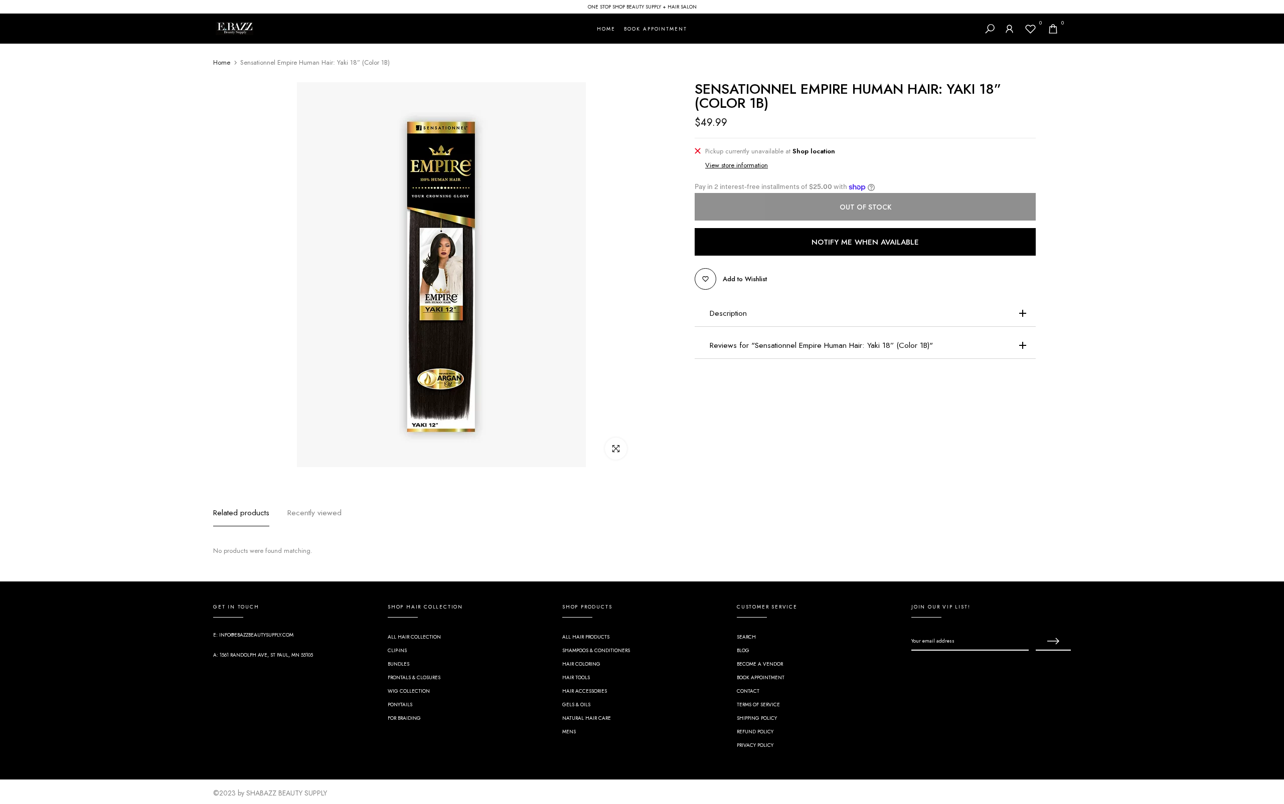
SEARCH (746, 637)
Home (221, 62)
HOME (606, 29)
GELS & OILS (576, 704)
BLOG (743, 650)
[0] (1030, 29)
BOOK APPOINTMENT (655, 29)
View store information (736, 165)
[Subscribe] (1053, 642)
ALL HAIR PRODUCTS (585, 637)
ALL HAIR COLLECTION (414, 637)
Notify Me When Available (865, 242)
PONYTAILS (400, 704)
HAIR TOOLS (576, 677)
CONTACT (748, 691)
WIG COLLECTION (409, 691)
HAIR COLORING (581, 664)
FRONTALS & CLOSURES (414, 677)
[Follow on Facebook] (915, 670)
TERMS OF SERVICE (758, 704)
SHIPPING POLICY (757, 718)
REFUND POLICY (755, 731)
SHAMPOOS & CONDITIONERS (596, 650)
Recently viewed (314, 512)
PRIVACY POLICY (755, 745)
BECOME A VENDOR (760, 664)
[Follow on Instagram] (933, 670)
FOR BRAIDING (404, 718)
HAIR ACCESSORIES (584, 691)
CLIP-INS (397, 650)
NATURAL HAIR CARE (586, 718)
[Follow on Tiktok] (951, 670)
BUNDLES (398, 664)
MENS (569, 731)
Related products (241, 512)
